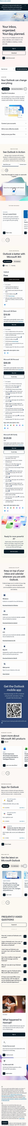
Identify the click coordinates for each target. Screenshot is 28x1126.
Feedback (4, 1122)
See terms (20, 321)
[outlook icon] (5, 305)
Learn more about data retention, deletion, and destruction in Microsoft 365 (13, 1099)
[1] (2, 1086)
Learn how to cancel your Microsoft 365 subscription (11, 1095)
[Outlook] (5, 353)
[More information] (16, 293)
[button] (7, 69)
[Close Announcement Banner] (25, 6)
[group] (11, 222)
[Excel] (11, 425)
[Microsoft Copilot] (5, 425)
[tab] (5, 88)
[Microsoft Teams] (8, 428)
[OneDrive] (8, 353)
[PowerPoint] (14, 425)
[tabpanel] (14, 114)
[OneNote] (20, 425)
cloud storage (12, 296)
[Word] (8, 425)
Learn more (21, 1118)
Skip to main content (5, 1)
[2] (2, 1103)
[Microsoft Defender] (5, 428)
